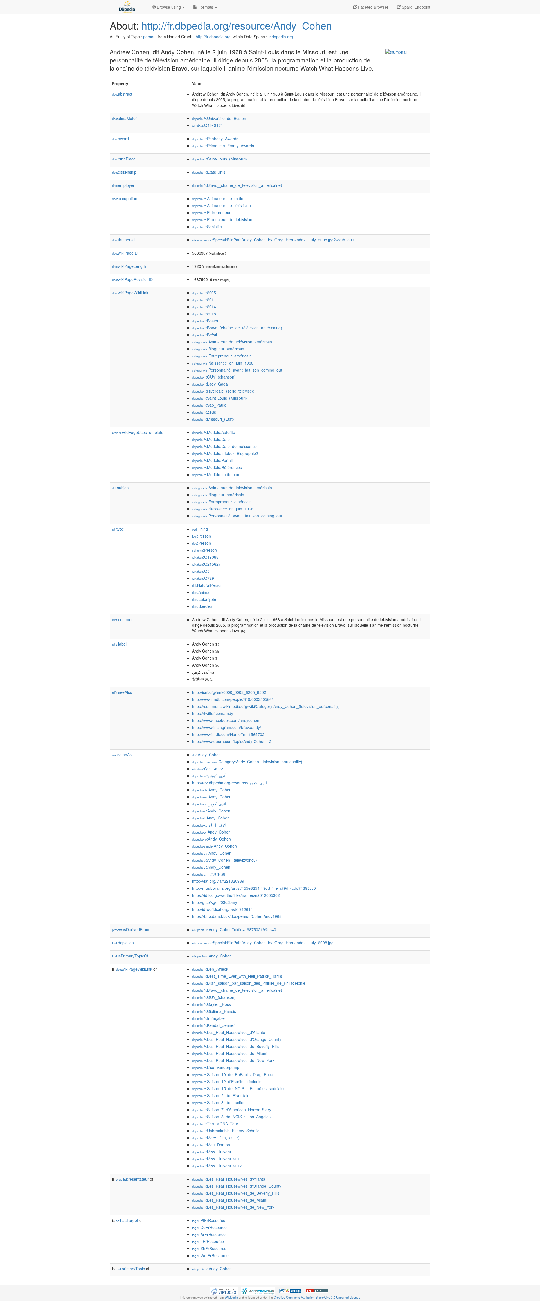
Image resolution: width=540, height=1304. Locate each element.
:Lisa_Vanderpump (215, 1067)
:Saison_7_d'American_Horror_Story (231, 1109)
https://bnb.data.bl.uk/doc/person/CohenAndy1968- (237, 916)
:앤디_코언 (209, 825)
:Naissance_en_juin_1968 (222, 363)
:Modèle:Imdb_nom (216, 474)
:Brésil (204, 335)
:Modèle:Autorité (213, 432)
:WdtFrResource (210, 1255)
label (119, 644)
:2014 (204, 306)
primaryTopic (130, 1268)
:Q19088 (205, 557)
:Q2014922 (207, 768)
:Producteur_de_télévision (222, 219)
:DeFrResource (209, 1227)
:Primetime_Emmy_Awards (223, 145)
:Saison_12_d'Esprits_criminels (226, 1081)
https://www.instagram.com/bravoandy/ (226, 727)
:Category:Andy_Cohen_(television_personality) (247, 761)
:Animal (201, 592)
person (149, 36)
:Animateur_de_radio (217, 198)
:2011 (204, 299)
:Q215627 (206, 564)
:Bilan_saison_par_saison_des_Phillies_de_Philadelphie (248, 983)
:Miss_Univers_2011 (217, 1159)
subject (121, 487)
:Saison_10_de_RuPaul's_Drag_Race (232, 1074)
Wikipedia (231, 1297)
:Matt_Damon (211, 1144)
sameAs (122, 754)
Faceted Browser (372, 7)
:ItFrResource (208, 1241)
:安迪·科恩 (208, 874)
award (120, 138)
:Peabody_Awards (215, 138)
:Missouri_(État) (213, 419)
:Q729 (203, 578)
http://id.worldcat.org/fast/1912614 (222, 909)
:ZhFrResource (209, 1248)
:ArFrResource (209, 1234)
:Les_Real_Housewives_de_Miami (229, 1053)
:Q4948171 (207, 125)
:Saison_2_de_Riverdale (220, 1095)
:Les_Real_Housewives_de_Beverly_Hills (235, 1046)
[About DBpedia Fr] (126, 7)
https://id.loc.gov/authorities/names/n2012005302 (236, 895)
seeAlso (122, 692)
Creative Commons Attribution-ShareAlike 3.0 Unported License (317, 1297)
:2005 (204, 292)
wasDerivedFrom (130, 929)
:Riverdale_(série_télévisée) (224, 391)
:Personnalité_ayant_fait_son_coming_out (237, 370)
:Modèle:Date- (211, 439)
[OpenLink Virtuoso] (224, 1290)
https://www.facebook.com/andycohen (225, 720)
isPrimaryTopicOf (130, 956)
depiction (123, 942)
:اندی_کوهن (209, 804)
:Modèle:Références (217, 467)
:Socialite (207, 226)
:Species (202, 606)
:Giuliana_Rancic (214, 1011)
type (118, 529)
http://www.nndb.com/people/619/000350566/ (232, 699)
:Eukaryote (204, 599)
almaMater (124, 118)
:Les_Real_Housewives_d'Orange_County (236, 1039)
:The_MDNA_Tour (215, 1123)
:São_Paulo (209, 405)
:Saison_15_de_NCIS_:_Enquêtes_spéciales (238, 1088)
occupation (124, 198)
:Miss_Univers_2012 (217, 1166)
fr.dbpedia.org (280, 36)
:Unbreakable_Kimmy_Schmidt (226, 1130)
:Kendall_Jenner (213, 1025)
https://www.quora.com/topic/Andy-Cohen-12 (231, 741)
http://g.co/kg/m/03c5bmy (214, 902)
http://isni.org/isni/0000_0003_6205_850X (229, 692)
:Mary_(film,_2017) (216, 1137)
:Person (201, 536)
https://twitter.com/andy (212, 713)
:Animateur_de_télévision (221, 205)
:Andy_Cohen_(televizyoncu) (224, 860)
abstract (122, 94)
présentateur (132, 1179)
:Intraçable (208, 1018)
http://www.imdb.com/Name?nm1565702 (228, 734)
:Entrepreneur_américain (222, 356)
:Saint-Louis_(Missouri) (219, 159)
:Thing (200, 529)
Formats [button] (205, 7)
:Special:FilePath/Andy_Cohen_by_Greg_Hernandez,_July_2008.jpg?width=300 (273, 240)
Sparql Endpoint (415, 7)
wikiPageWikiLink (130, 292)
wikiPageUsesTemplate (137, 432)
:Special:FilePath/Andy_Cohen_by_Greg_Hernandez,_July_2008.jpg (263, 942)
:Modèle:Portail (212, 460)
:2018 (204, 313)
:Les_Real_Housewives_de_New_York (233, 1060)
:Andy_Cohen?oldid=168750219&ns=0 (234, 929)
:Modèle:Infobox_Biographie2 (225, 453)
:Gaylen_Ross (211, 1004)
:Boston (205, 320)
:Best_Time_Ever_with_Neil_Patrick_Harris (237, 976)
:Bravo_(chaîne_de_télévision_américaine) (237, 185)
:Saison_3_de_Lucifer (218, 1102)
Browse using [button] (169, 7)
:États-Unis (208, 172)
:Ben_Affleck (210, 969)
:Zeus (204, 412)
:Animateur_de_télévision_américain (232, 342)
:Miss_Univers (211, 1151)
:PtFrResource (208, 1220)
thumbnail (123, 240)
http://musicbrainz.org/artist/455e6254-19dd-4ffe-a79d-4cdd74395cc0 (254, 888)
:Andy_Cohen (206, 754)
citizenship (124, 172)
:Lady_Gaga (210, 384)
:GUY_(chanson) (214, 377)
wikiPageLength (129, 266)
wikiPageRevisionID (132, 279)
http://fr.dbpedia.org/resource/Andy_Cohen (236, 25)
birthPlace (124, 159)
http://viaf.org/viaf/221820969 (218, 881)
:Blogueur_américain (218, 349)
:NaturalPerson (207, 585)
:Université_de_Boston (219, 118)
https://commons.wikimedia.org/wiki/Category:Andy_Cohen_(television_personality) (266, 706)
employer (123, 185)
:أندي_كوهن (209, 775)
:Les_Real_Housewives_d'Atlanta (228, 1032)
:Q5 (201, 571)
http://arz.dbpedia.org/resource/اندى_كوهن (229, 782)
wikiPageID (125, 253)
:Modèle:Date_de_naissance (224, 446)
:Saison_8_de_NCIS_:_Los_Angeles (231, 1116)
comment (123, 619)
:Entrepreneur (211, 212)
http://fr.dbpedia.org (213, 36)
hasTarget (127, 1220)
